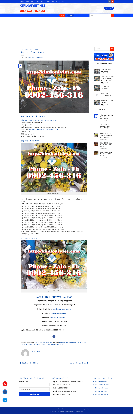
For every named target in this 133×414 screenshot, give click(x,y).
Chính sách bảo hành (100, 394)
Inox (27, 1)
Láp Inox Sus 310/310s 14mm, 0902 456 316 (105, 126)
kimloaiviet (39, 57)
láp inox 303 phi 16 (75, 342)
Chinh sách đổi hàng (100, 391)
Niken (52, 1)
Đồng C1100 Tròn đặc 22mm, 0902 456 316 (106, 153)
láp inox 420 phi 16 (46, 344)
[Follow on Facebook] (109, 1)
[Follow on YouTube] (112, 1)
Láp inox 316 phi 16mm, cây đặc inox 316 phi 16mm (39, 120)
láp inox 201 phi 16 (64, 342)
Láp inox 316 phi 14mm (30, 363)
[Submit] (112, 15)
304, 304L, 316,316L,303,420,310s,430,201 (43, 129)
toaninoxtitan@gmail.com (62, 309)
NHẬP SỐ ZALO (24, 381)
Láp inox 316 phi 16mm (34, 344)
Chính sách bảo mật (100, 382)
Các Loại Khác (60, 1)
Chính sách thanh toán (101, 385)
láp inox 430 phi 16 (57, 344)
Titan (47, 1)
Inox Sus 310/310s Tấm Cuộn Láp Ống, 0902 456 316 (106, 135)
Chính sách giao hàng (100, 388)
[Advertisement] (66, 30)
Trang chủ (21, 1)
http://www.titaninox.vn (57, 317)
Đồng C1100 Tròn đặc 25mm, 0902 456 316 (106, 144)
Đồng (37, 1)
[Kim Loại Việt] (33, 8)
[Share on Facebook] (53, 336)
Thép (42, 1)
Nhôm (32, 1)
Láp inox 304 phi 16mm (77, 363)
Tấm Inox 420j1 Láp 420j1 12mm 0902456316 (106, 117)
